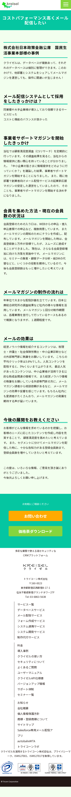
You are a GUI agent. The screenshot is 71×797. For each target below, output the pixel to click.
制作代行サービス (28, 637)
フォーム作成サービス (31, 621)
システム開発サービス (31, 632)
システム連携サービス (31, 626)
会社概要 (22, 708)
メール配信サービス (29, 615)
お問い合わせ (35, 516)
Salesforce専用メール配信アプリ (35, 733)
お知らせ (22, 703)
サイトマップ (25, 724)
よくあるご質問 (27, 667)
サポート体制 (25, 689)
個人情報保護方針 (28, 714)
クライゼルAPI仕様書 (30, 678)
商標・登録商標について (32, 719)
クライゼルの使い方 (29, 656)
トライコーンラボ (28, 746)
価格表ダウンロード (35, 531)
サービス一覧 (25, 604)
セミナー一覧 (25, 695)
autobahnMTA (26, 741)
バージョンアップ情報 (31, 684)
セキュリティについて (31, 662)
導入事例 (22, 651)
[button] (66, 4)
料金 (20, 645)
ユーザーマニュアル (29, 673)
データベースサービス (31, 610)
